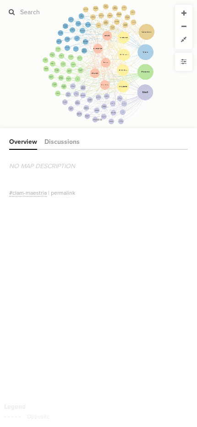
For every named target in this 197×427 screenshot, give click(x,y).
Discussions (62, 142)
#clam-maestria (28, 193)
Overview (23, 142)
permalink (63, 193)
